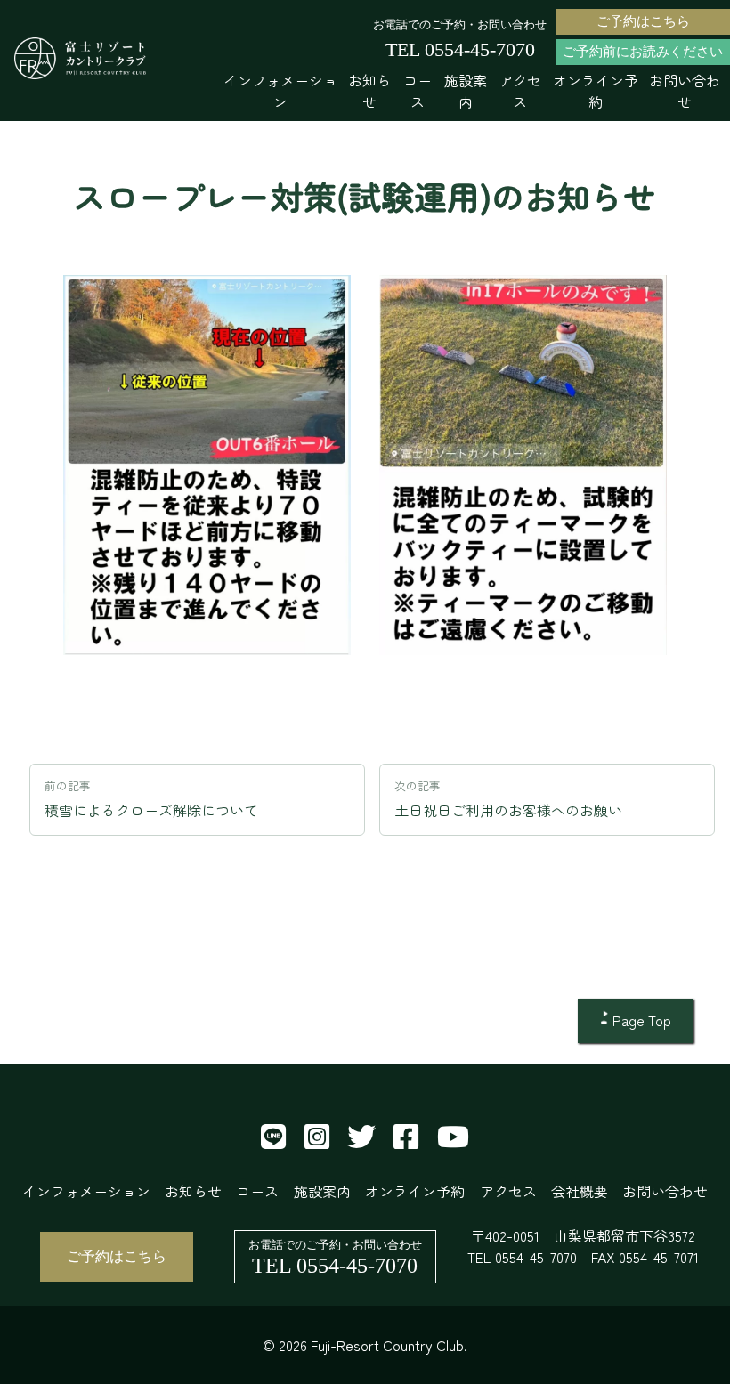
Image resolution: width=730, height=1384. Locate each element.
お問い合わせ (684, 90)
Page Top (641, 1019)
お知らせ (369, 90)
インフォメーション (280, 90)
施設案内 (465, 90)
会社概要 (579, 1191)
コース (417, 90)
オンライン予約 (595, 90)
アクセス (520, 90)
